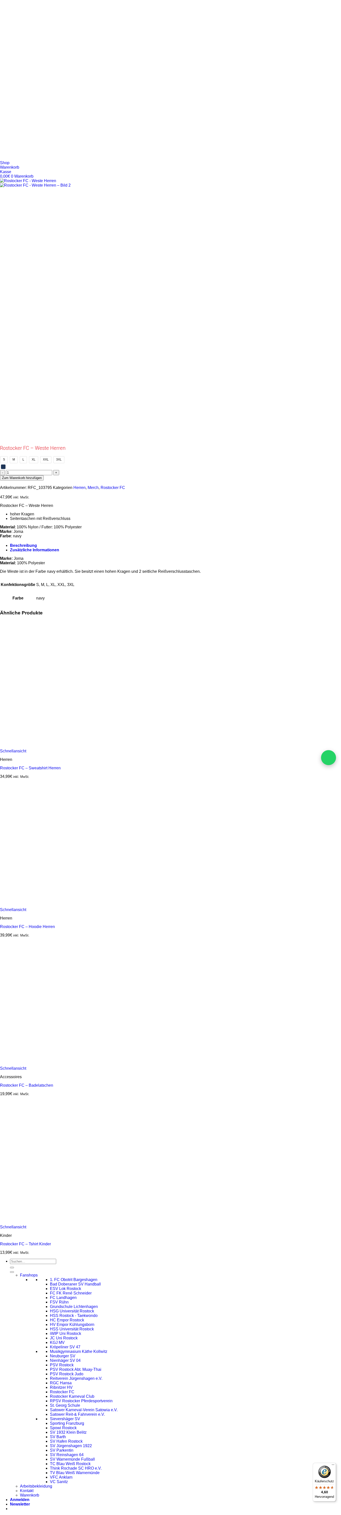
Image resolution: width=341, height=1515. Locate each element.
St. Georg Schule (65, 1405)
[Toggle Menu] (12, 1272)
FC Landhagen (63, 1297)
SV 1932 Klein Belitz (68, 1432)
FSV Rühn (59, 1302)
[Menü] (333, 1466)
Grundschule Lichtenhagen (74, 1306)
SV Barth (58, 1437)
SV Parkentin (61, 1450)
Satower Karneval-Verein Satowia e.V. (84, 1410)
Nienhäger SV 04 (65, 1360)
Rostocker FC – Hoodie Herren (27, 927)
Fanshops (29, 1275)
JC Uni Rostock (64, 1338)
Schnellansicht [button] (13, 751)
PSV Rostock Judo (66, 1374)
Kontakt (26, 1491)
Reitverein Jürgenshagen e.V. (76, 1378)
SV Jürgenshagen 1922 (71, 1446)
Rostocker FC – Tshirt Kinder (25, 1244)
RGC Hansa (61, 1383)
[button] (20, 1504)
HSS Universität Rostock (72, 1329)
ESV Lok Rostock (65, 1288)
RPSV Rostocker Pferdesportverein (81, 1401)
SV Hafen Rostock (66, 1441)
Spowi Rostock (63, 1428)
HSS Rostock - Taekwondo (74, 1315)
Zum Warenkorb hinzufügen (22, 478)
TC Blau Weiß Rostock (70, 1464)
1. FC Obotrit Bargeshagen (73, 1280)
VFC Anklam (61, 1477)
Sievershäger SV (65, 1419)
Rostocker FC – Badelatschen (26, 1085)
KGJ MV (57, 1342)
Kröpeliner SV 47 (65, 1347)
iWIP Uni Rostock (65, 1333)
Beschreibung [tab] (23, 545)
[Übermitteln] (12, 1267)
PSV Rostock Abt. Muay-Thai (75, 1369)
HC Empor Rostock (67, 1320)
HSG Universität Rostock (72, 1311)
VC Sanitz (59, 1482)
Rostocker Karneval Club (72, 1396)
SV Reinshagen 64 (67, 1455)
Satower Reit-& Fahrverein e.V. (77, 1414)
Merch (93, 487)
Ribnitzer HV (61, 1387)
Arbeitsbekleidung (36, 1486)
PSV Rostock (62, 1365)
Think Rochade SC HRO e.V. (76, 1468)
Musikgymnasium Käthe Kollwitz (78, 1351)
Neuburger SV (62, 1356)
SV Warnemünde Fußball (72, 1459)
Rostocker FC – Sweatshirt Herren (30, 768)
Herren (79, 487)
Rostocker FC (113, 487)
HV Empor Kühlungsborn (72, 1324)
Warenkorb (29, 1495)
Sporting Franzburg (67, 1423)
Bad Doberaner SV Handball (75, 1284)
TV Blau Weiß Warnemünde (75, 1473)
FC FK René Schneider (71, 1293)
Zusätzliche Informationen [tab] (34, 550)
